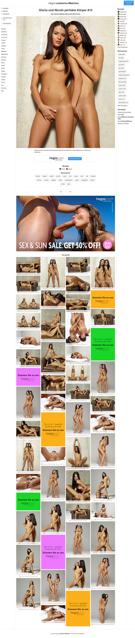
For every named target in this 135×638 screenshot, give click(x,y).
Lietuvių (3, 77)
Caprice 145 (123, 33)
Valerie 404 (123, 12)
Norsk (3, 62)
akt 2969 (121, 58)
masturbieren (68, 180)
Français (3, 88)
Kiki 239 (122, 21)
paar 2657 (121, 65)
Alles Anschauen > (123, 47)
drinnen (39, 180)
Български (4, 34)
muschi (58, 176)
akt (87, 176)
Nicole (70, 169)
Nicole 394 (123, 16)
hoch (82, 176)
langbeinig (84, 180)
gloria (77, 180)
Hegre (64, 3)
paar (69, 184)
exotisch (93, 176)
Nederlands (4, 54)
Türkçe (3, 71)
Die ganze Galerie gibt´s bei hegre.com (65, 13)
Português (4, 74)
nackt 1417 (122, 99)
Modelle (5, 11)
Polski (3, 48)
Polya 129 (123, 37)
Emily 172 (123, 26)
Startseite (5, 8)
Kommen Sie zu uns (128, 3)
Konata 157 (123, 30)
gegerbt (53, 180)
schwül (92, 180)
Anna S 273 (123, 19)
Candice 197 (123, 23)
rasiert (51, 176)
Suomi (3, 68)
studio (76, 176)
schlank (46, 180)
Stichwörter (6, 14)
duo (70, 176)
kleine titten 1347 (123, 102)
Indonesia (4, 31)
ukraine (45, 176)
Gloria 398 (123, 14)
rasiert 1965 (122, 85)
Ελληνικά (4, 37)
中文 (2, 85)
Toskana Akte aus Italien (124, 112)
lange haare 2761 (123, 61)
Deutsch (3, 51)
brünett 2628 (122, 71)
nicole (63, 184)
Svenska (3, 57)
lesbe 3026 (122, 54)
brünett (38, 176)
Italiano (3, 79)
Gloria (63, 169)
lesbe (64, 176)
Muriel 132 (123, 35)
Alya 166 (122, 28)
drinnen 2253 (122, 82)
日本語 (3, 43)
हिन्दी (2, 91)
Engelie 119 (123, 42)
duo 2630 (121, 68)
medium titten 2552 (124, 75)
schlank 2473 (122, 78)
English (3, 40)
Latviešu (3, 46)
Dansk (3, 65)
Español (3, 29)
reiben (60, 180)
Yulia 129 (122, 40)
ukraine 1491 (122, 89)
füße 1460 (121, 92)
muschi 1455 (122, 96)
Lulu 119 (122, 45)
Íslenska (3, 60)
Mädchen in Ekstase (123, 123)
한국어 (3, 82)
